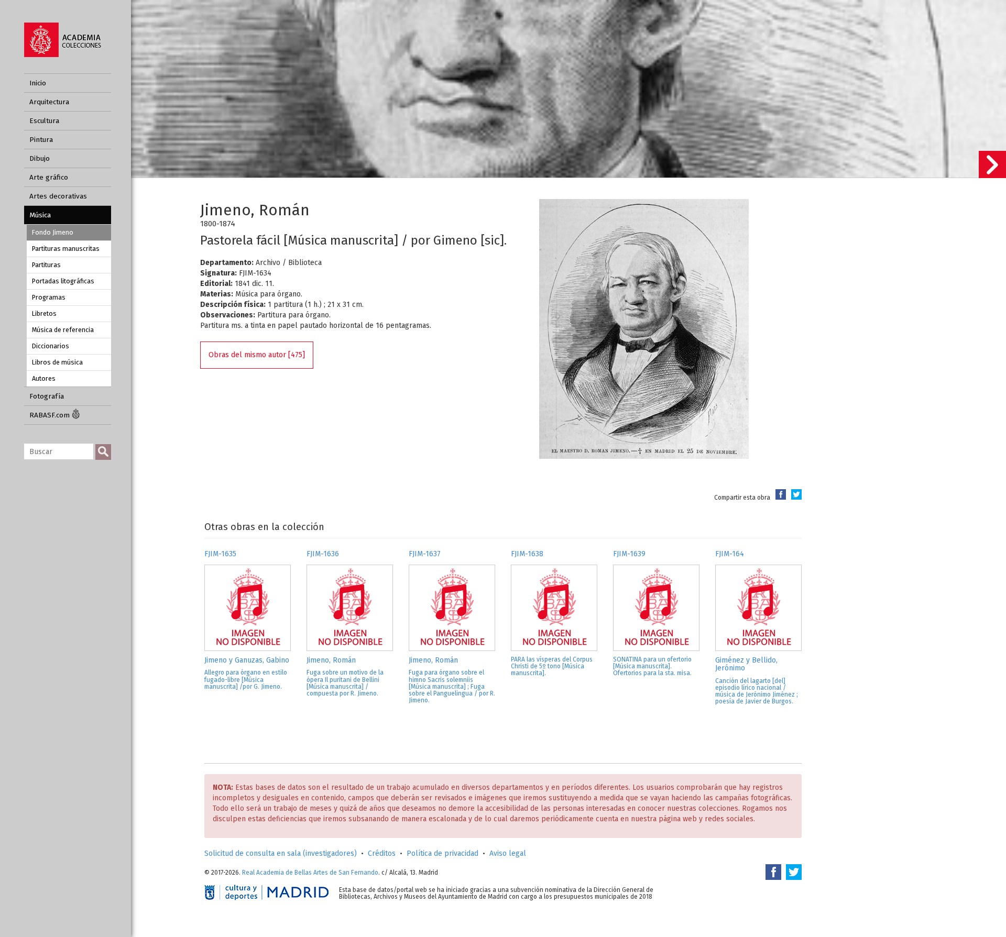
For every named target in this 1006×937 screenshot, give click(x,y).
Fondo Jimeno (52, 232)
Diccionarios (50, 346)
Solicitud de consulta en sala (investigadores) (280, 853)
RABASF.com (50, 415)
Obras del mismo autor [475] (257, 354)
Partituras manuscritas (66, 248)
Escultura (44, 120)
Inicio (37, 83)
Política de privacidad (442, 853)
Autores (44, 378)
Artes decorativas (58, 196)
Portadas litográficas (63, 281)
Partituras (46, 265)
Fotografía (46, 396)
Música (40, 215)
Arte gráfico (48, 177)
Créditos (382, 853)
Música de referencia (63, 330)
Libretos (44, 313)
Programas (48, 297)
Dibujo (39, 158)
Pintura (41, 139)
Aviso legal (507, 853)
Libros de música (57, 362)
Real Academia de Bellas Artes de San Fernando (310, 872)
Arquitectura (49, 101)
